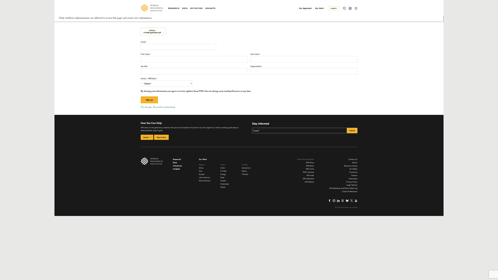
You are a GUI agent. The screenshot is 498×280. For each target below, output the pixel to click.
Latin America (204, 177)
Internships (353, 178)
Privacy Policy (351, 181)
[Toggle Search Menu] (344, 8)
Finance (245, 174)
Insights (210, 8)
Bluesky (347, 200)
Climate (223, 171)
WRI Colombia (308, 172)
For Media (353, 168)
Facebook (329, 200)
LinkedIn (338, 200)
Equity (244, 171)
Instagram (334, 200)
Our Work (319, 8)
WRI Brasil (310, 165)
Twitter (351, 200)
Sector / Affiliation (148, 78)
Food (222, 177)
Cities (222, 167)
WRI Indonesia (308, 178)
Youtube (356, 200)
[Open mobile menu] (356, 8)
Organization (256, 66)
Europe (201, 174)
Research (173, 8)
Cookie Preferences (349, 191)
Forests (223, 180)
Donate (334, 8)
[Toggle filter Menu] (350, 8)
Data (185, 8)
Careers (354, 175)
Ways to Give (161, 137)
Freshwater (224, 184)
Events (354, 162)
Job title (144, 66)
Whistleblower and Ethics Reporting (343, 188)
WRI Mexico (309, 181)
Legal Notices (352, 185)
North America (204, 180)
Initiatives (196, 8)
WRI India (310, 175)
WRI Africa (310, 162)
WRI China (310, 168)
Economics (246, 167)
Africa (201, 167)
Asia (200, 171)
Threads (342, 200)
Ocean (223, 187)
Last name (254, 53)
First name (145, 53)
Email (143, 41)
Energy (223, 174)
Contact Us (352, 159)
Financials (353, 172)
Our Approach (305, 8)
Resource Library (350, 165)
